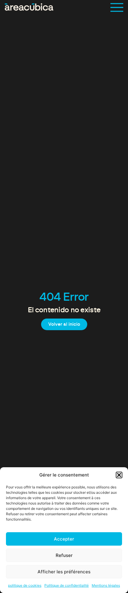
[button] (119, 475)
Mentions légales (106, 585)
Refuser (64, 555)
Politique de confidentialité (66, 585)
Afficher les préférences (64, 572)
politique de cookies (24, 585)
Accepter (64, 539)
